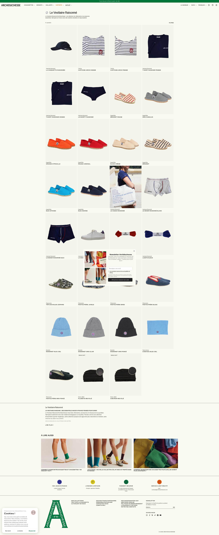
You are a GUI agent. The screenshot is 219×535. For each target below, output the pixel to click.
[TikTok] (155, 515)
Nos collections (77, 500)
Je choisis (20, 531)
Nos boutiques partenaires (106, 500)
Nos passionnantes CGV (130, 500)
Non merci (8, 531)
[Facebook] (149, 515)
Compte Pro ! (100, 505)
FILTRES (171, 22)
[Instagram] (147, 515)
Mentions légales (127, 502)
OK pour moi (32, 531)
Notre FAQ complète (128, 506)
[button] (29, 5)
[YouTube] (160, 515)
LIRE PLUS (49, 425)
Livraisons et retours (129, 505)
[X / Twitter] (152, 515)
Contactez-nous (102, 503)
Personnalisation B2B (104, 502)
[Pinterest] (158, 515)
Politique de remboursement (132, 503)
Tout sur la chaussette (80, 502)
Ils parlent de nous (78, 503)
